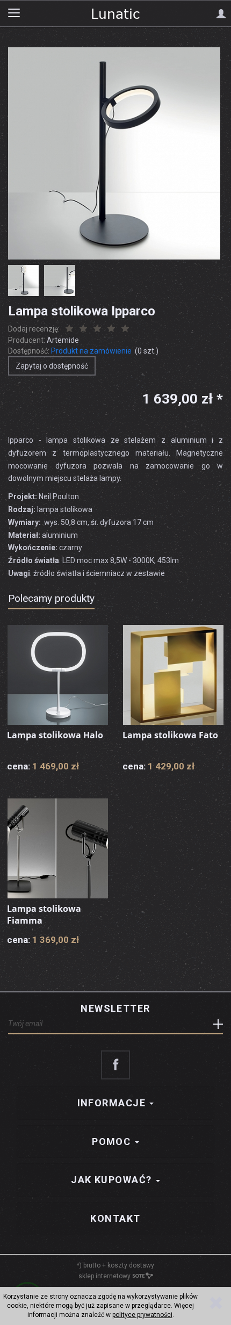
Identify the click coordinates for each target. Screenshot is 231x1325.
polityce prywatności (142, 1315)
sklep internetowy (104, 1276)
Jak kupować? (113, 1179)
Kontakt (115, 1218)
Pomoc (113, 1141)
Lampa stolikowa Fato (170, 735)
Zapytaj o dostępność (52, 366)
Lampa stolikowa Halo (55, 735)
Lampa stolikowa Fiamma (44, 914)
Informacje (113, 1102)
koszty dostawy (130, 1265)
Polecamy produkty (51, 598)
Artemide (63, 340)
